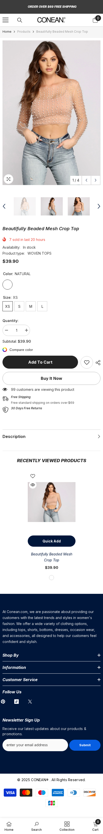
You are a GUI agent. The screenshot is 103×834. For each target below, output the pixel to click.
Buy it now (51, 378)
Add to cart (40, 362)
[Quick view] (32, 485)
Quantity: (10, 320)
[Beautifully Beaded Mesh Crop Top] (52, 502)
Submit (85, 745)
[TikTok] (16, 701)
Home (7, 31)
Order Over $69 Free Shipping (52, 6)
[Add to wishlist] (32, 476)
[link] (86, 362)
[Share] (96, 363)
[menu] (5, 20)
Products (23, 31)
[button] (86, 180)
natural (51, 577)
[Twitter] (30, 701)
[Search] (20, 20)
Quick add (51, 541)
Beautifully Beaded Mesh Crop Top (51, 557)
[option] (51, 112)
